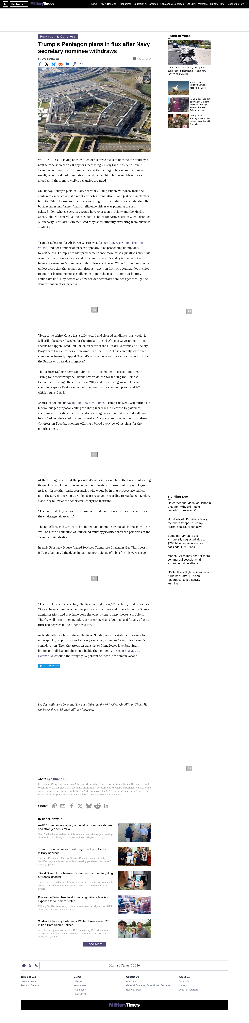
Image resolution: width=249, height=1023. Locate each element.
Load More (95, 944)
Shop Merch (79, 994)
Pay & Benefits (108, 4)
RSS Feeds (79, 989)
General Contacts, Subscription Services (148, 985)
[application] (189, 52)
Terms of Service (30, 985)
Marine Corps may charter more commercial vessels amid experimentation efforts (189, 559)
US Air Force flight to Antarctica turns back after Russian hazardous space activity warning (188, 578)
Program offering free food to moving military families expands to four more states (73, 899)
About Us (184, 981)
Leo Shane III (50, 58)
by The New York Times (88, 403)
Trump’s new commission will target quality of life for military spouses (72, 851)
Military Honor (217, 4)
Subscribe (78, 981)
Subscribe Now (236, 4)
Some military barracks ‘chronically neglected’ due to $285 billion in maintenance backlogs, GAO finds (186, 541)
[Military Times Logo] (42, 4)
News (94, 4)
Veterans (203, 4)
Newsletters (79, 985)
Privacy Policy (28, 981)
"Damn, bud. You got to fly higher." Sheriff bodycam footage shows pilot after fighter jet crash (200, 104)
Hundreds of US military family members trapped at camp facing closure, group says (188, 523)
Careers (183, 985)
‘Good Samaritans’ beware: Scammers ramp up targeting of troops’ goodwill (75, 875)
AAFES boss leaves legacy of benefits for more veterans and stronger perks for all (75, 827)
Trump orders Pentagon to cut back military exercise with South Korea (200, 119)
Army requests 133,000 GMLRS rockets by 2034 (198, 85)
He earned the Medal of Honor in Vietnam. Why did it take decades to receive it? (189, 506)
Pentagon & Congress (172, 4)
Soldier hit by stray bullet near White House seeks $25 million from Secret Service (73, 923)
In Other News (49, 819)
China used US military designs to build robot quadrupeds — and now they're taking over (187, 70)
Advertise (131, 981)
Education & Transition (146, 4)
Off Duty (191, 4)
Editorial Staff (133, 989)
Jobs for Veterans (188, 989)
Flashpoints (125, 4)
